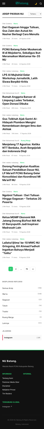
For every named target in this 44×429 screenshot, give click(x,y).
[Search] (41, 3)
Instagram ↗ (7, 407)
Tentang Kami (7, 378)
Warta (22, 294)
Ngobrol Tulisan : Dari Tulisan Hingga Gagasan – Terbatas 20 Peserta (21, 199)
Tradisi (22, 311)
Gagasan (22, 300)
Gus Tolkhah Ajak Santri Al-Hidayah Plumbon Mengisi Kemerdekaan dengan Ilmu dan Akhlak (21, 124)
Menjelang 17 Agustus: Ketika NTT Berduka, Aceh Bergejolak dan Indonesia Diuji (21, 148)
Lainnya (22, 323)
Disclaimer (6, 386)
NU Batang (9, 361)
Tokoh (22, 306)
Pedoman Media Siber (10, 382)
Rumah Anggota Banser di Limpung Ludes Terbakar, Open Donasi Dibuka (19, 100)
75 (27, 269)
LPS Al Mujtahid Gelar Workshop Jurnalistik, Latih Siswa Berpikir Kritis (20, 78)
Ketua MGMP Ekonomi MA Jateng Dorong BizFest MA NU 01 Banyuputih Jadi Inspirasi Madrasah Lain (21, 222)
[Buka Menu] (3, 3)
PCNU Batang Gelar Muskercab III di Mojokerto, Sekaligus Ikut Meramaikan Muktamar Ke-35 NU (22, 54)
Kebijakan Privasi (8, 390)
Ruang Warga (22, 317)
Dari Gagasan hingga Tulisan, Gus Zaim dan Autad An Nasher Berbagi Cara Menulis (20, 31)
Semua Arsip (22, 288)
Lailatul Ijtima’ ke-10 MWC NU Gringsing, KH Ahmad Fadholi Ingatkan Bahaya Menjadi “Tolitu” (21, 248)
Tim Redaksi (7, 394)
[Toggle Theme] (36, 3)
